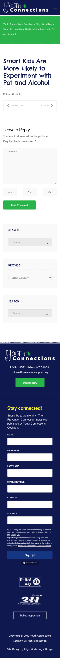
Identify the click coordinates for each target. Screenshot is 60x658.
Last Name (13, 466)
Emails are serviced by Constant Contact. (34, 545)
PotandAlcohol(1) (12, 94)
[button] (30, 382)
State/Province (15, 482)
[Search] (46, 242)
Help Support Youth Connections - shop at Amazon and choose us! (15, 106)
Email (10, 435)
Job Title (12, 513)
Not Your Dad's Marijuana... (46, 106)
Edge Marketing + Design (38, 648)
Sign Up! (29, 555)
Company (12, 498)
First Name (13, 450)
